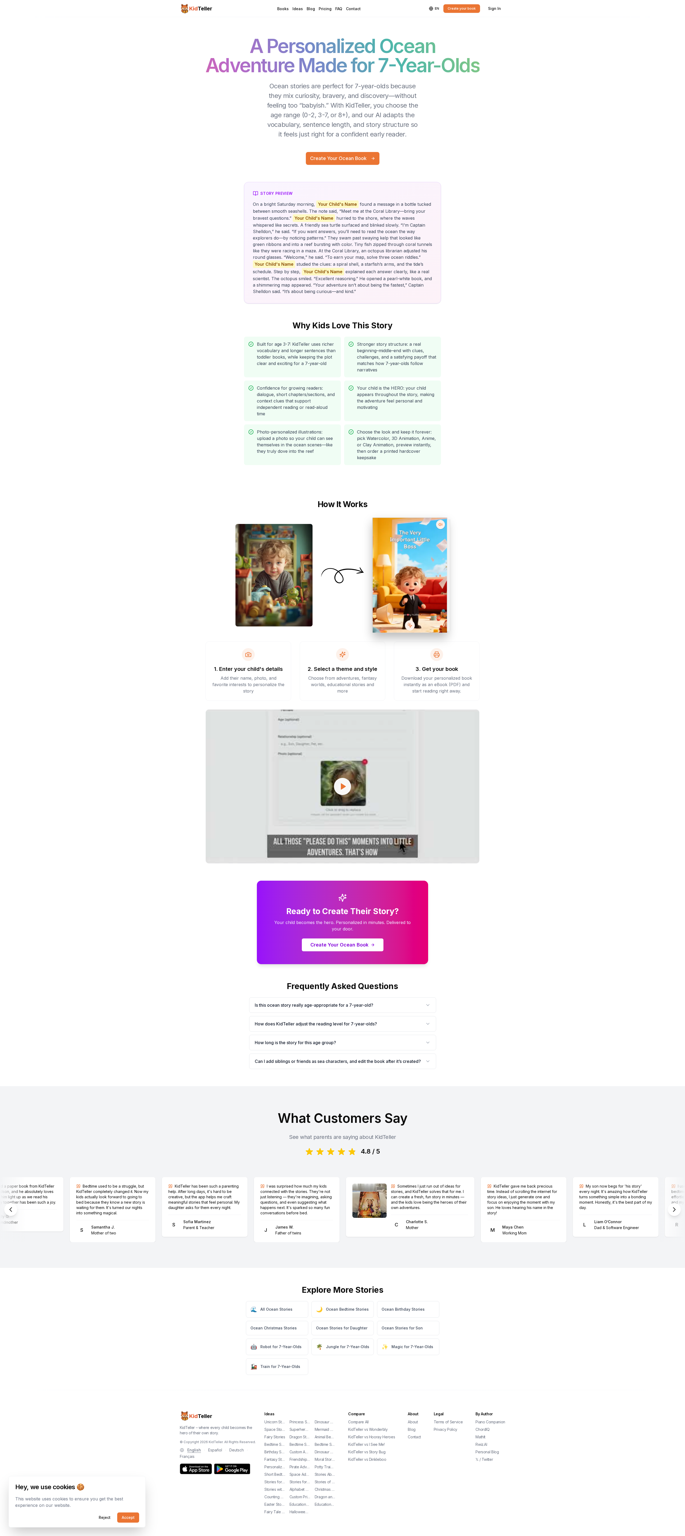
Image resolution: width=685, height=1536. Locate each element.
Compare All (358, 1422)
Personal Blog (487, 1452)
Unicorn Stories (274, 1422)
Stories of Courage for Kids (325, 1482)
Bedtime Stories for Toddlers (325, 1444)
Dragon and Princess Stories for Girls (325, 1497)
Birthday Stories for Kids (274, 1452)
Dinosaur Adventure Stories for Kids (325, 1452)
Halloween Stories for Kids (300, 1512)
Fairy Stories (274, 1437)
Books (283, 8)
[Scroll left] (10, 1209)
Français (187, 1456)
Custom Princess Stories (300, 1497)
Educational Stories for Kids (325, 1504)
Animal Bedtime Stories (325, 1437)
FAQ (338, 8)
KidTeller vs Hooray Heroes (371, 1437)
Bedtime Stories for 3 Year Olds (274, 1444)
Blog (311, 8)
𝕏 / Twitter (484, 1459)
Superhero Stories (300, 1429)
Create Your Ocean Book (338, 158)
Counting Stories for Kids (274, 1497)
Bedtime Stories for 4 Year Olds (300, 1444)
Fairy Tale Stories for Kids (274, 1512)
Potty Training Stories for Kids (325, 1467)
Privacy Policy (445, 1429)
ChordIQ (482, 1429)
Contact (353, 8)
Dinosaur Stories (325, 1422)
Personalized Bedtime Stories (274, 1467)
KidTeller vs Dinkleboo (367, 1459)
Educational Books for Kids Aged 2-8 (300, 1504)
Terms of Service (448, 1422)
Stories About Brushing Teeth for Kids (325, 1474)
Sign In (494, 8)
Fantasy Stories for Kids (274, 1459)
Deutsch (236, 1450)
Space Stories (274, 1429)
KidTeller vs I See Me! (366, 1444)
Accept (128, 1517)
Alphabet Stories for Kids (300, 1489)
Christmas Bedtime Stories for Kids (325, 1489)
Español (215, 1450)
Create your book (462, 8)
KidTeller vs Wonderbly (367, 1429)
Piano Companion (490, 1422)
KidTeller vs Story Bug (366, 1452)
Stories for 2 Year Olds (274, 1482)
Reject (105, 1517)
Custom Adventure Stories (300, 1452)
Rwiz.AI (481, 1444)
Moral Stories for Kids (325, 1459)
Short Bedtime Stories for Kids (274, 1474)
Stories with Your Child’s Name (274, 1489)
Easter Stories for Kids (274, 1504)
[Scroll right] (674, 1209)
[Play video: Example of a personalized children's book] (343, 786)
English (194, 1450)
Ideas (297, 8)
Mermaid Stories (325, 1429)
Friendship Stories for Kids (300, 1459)
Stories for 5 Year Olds (300, 1482)
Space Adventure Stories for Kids (300, 1474)
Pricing (325, 8)
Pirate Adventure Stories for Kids (300, 1467)
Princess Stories (300, 1422)
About (413, 1422)
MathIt (480, 1437)
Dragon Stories (300, 1437)
